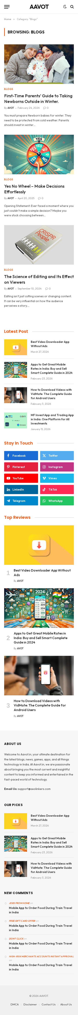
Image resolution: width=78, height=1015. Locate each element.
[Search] (71, 7)
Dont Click (16, 938)
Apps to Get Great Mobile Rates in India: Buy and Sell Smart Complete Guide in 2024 (51, 369)
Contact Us (49, 1004)
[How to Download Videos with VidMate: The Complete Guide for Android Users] (15, 395)
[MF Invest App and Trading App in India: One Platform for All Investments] (15, 420)
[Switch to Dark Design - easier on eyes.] (65, 7)
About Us (66, 1004)
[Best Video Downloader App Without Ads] (15, 347)
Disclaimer (30, 1004)
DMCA (15, 1004)
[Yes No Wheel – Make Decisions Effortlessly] (39, 154)
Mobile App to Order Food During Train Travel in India (40, 910)
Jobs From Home (19, 903)
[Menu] (7, 7)
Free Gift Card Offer (22, 920)
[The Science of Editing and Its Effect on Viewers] (39, 244)
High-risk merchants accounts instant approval (41, 956)
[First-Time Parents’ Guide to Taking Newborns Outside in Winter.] (39, 64)
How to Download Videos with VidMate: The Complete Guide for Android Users (51, 394)
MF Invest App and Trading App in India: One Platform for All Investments (52, 419)
